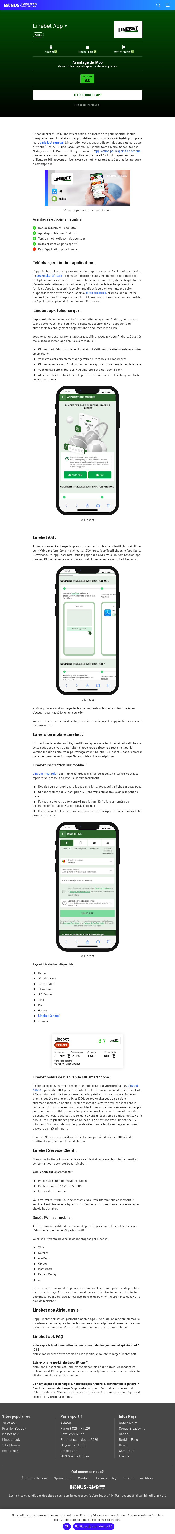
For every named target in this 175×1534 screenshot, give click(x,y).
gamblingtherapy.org (152, 1495)
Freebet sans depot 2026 (79, 1439)
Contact (84, 1478)
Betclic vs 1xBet (72, 1434)
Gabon (123, 1434)
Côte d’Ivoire (128, 1423)
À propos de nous (35, 1478)
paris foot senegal (51, 142)
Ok (67, 1526)
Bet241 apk (10, 1450)
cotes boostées (95, 293)
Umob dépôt (69, 1450)
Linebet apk (11, 1439)
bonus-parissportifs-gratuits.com (25, 5)
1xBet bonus (11, 1445)
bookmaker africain (49, 275)
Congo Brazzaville (132, 1428)
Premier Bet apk (14, 1428)
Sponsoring (62, 1478)
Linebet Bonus (87, 1051)
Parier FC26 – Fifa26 (75, 1428)
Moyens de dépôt (73, 1445)
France (124, 1456)
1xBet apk (9, 1423)
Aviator (65, 1423)
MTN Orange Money (74, 1456)
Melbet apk (10, 1434)
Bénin (123, 1445)
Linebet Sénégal (49, 1015)
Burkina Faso (128, 1439)
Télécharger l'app (87, 95)
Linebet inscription (45, 773)
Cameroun (126, 1450)
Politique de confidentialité (93, 1526)
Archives (146, 1478)
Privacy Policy (106, 1478)
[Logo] (87, 1487)
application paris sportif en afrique (118, 151)
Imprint (128, 1478)
